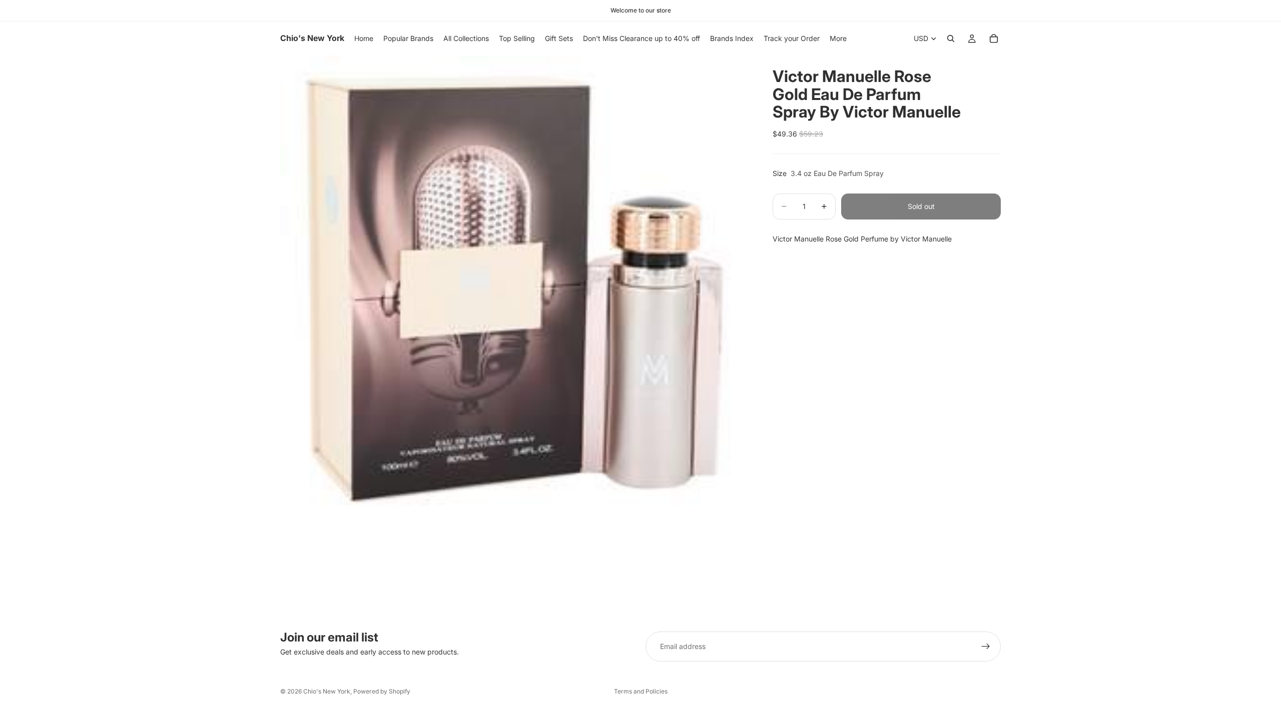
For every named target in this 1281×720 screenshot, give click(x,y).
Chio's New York (326, 691)
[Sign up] (985, 646)
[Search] (951, 39)
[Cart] (994, 39)
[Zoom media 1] (514, 290)
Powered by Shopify (381, 691)
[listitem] (838, 38)
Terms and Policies (641, 691)
